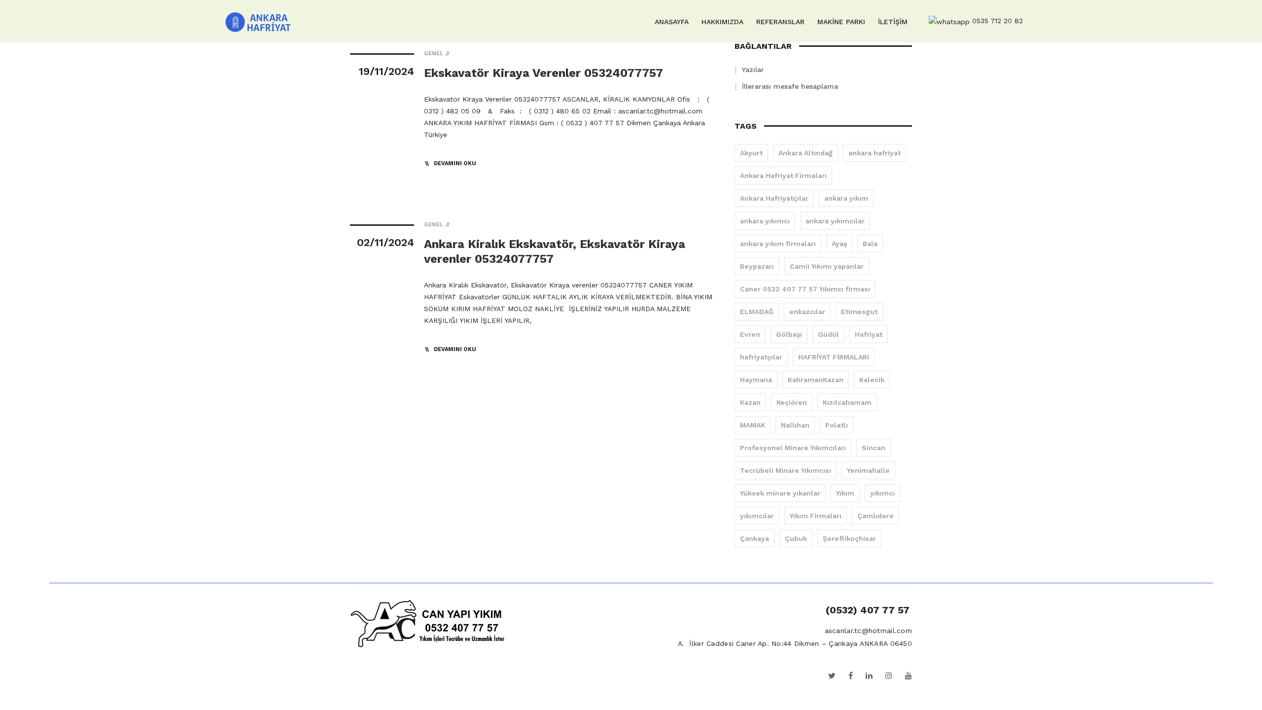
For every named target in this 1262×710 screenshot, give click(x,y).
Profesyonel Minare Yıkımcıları (793, 448)
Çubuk (796, 538)
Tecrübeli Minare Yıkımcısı (785, 470)
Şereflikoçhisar (849, 538)
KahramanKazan (815, 380)
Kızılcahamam (847, 402)
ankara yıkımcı (765, 221)
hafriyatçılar (761, 357)
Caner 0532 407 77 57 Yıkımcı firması (805, 289)
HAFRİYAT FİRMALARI (833, 357)
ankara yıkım (846, 198)
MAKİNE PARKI (841, 22)
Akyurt (751, 153)
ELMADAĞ (756, 312)
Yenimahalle (868, 470)
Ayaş (839, 244)
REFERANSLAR (780, 22)
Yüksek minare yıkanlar (780, 493)
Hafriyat (868, 334)
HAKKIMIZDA (722, 22)
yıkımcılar (757, 516)
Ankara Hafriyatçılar (774, 198)
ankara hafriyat (874, 153)
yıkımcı (882, 493)
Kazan (750, 402)
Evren (750, 334)
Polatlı (836, 425)
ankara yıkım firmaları (778, 244)
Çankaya (754, 538)
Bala (870, 244)
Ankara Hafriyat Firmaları (783, 175)
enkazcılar (807, 312)
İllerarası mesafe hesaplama (790, 86)
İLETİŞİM (893, 22)
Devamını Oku (455, 163)
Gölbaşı (789, 334)
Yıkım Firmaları (815, 516)
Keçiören (791, 402)
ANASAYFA (672, 22)
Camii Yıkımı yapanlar (827, 266)
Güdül (828, 334)
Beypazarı (757, 266)
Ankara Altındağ (805, 153)
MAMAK (752, 425)
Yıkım (845, 493)
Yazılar (753, 69)
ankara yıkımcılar (835, 221)
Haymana (756, 380)
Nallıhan (795, 425)
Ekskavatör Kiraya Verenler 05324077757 (543, 73)
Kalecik (871, 380)
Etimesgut (859, 312)
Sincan (873, 448)
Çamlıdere (875, 516)
